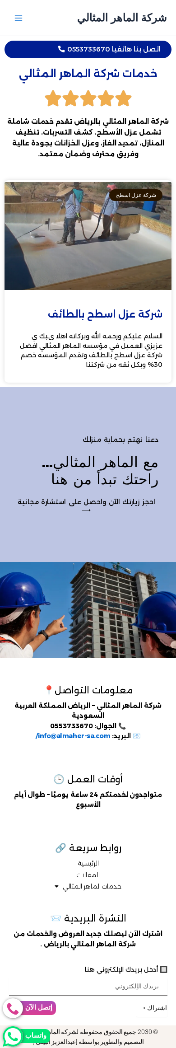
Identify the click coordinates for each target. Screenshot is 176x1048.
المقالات (88, 875)
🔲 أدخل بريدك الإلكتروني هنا (126, 969)
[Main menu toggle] (18, 18)
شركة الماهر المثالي (122, 17)
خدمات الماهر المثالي (92, 886)
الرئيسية (88, 863)
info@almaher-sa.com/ (73, 736)
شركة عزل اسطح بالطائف (105, 314)
